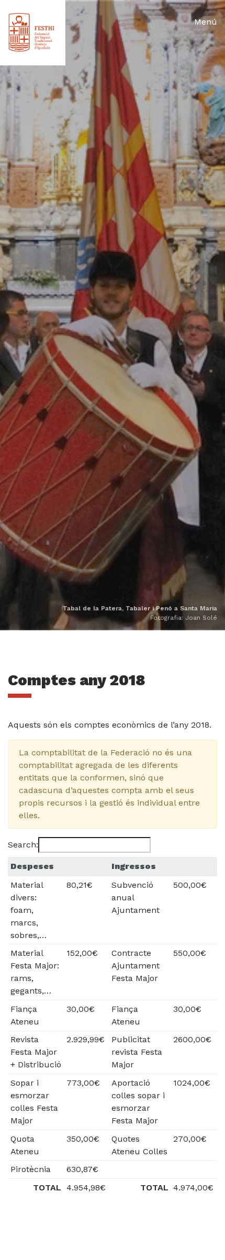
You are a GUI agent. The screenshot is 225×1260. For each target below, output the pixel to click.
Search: (23, 845)
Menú (205, 22)
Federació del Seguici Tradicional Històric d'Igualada (32, 32)
